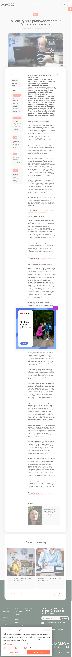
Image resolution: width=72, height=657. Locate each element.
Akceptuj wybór (14, 652)
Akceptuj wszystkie (39, 652)
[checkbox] (8, 648)
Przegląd (47, 630)
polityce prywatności (7, 644)
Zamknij (55, 308)
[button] (70, 9)
